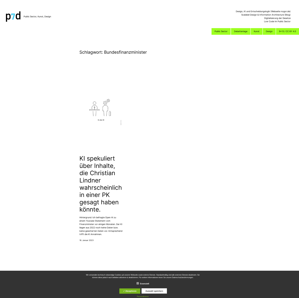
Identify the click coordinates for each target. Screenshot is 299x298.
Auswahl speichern (154, 291)
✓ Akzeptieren (129, 291)
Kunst (256, 31)
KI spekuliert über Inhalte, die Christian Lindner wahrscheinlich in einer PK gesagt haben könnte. (100, 184)
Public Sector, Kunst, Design (37, 16)
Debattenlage (240, 31)
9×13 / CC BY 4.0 (287, 31)
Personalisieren (143, 296)
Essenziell (144, 284)
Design (269, 31)
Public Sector (221, 31)
